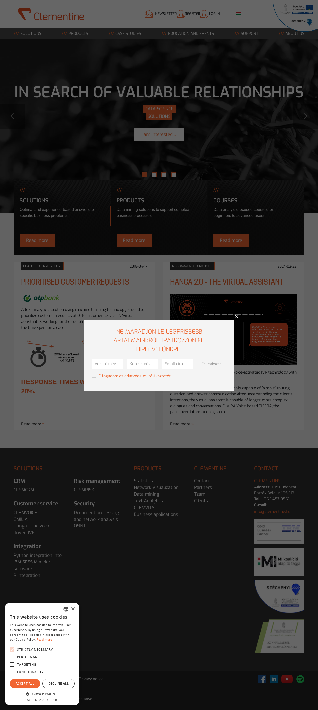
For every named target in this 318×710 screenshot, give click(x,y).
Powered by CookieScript (42, 700)
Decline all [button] (58, 683)
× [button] (73, 609)
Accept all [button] (25, 683)
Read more (44, 639)
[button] (42, 694)
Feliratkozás (211, 364)
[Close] (236, 317)
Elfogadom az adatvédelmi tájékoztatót (134, 376)
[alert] (42, 654)
